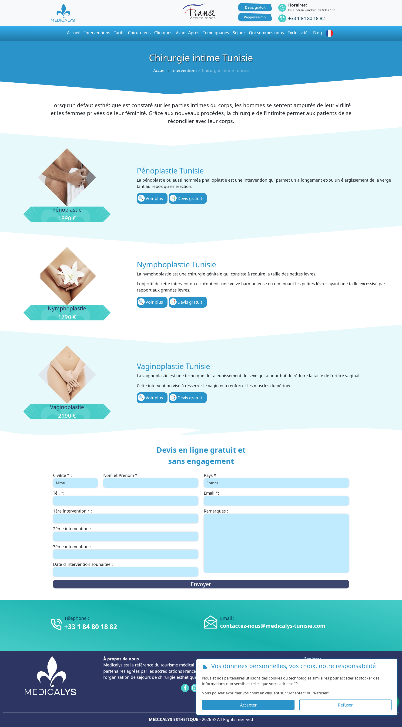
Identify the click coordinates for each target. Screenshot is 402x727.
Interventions (97, 32)
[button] (330, 33)
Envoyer (201, 584)
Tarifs (119, 32)
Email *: (211, 493)
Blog (317, 32)
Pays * (210, 475)
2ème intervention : (72, 528)
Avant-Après (187, 32)
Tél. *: (58, 493)
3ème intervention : (72, 546)
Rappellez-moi (255, 17)
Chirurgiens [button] (139, 32)
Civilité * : (62, 475)
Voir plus (154, 198)
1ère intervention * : (72, 511)
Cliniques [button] (163, 32)
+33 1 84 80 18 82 (306, 18)
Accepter (248, 705)
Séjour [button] (239, 32)
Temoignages (216, 32)
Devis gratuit (255, 7)
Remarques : (216, 511)
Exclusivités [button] (298, 32)
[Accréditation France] (198, 11)
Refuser (345, 705)
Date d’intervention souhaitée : (83, 564)
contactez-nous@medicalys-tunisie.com (272, 625)
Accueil (160, 70)
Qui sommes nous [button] (266, 32)
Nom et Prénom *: (121, 475)
